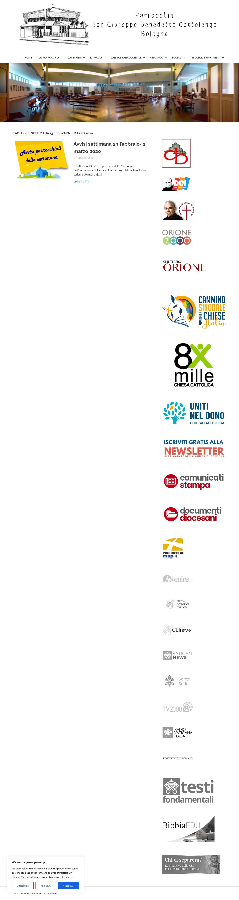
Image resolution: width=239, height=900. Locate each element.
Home (28, 57)
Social (176, 57)
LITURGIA (96, 57)
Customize (23, 885)
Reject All (45, 885)
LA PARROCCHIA (48, 57)
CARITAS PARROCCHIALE (126, 57)
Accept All (68, 885)
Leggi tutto (81, 181)
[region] (45, 874)
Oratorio (156, 57)
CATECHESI (75, 57)
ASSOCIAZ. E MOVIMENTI (205, 57)
